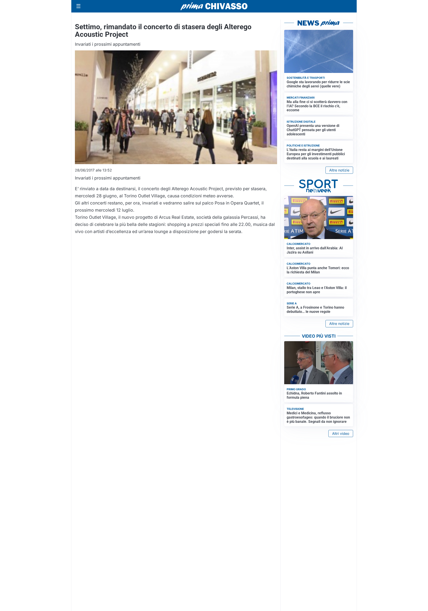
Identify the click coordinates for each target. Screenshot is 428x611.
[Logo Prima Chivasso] (214, 6)
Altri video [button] (340, 433)
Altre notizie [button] (339, 170)
